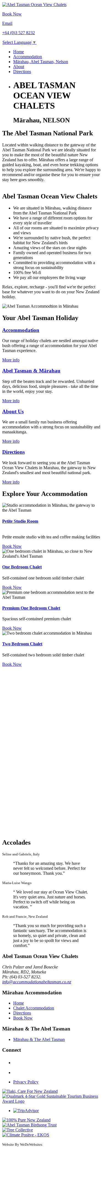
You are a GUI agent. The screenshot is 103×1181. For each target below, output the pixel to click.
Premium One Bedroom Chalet (31, 608)
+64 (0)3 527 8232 (18, 32)
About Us (13, 411)
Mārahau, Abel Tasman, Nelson (40, 61)
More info (11, 360)
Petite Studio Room (20, 521)
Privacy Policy (25, 1082)
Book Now (12, 14)
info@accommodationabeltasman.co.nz (36, 981)
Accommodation (27, 56)
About (18, 66)
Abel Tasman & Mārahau (31, 371)
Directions (22, 71)
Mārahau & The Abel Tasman (39, 1039)
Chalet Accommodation (33, 1008)
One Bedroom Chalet (22, 567)
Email (7, 23)
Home (18, 51)
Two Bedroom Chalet (22, 644)
